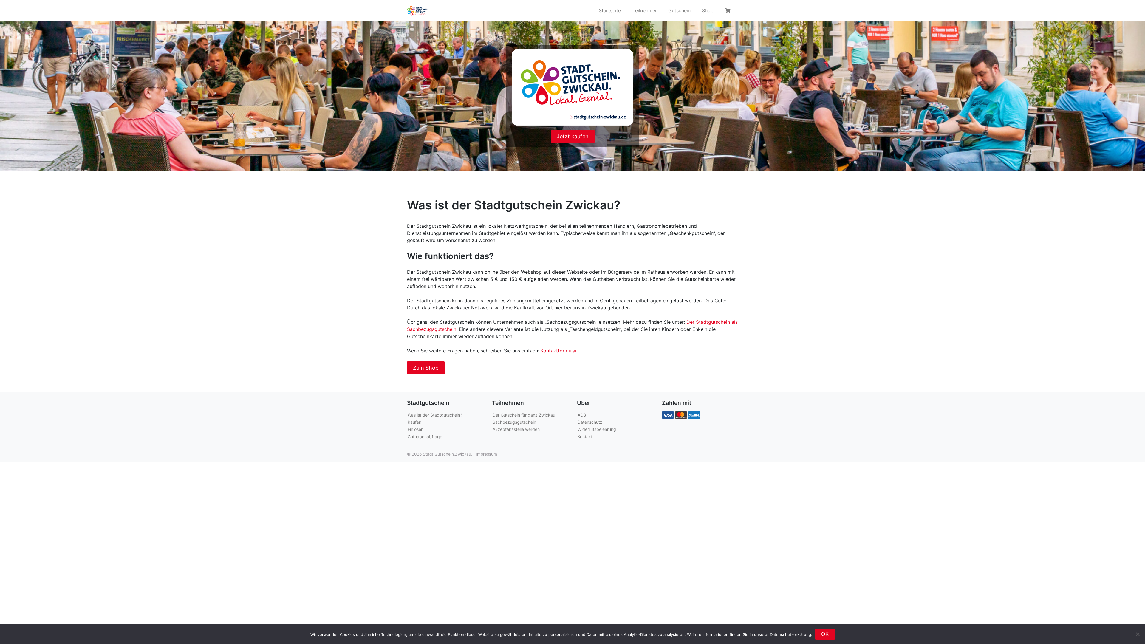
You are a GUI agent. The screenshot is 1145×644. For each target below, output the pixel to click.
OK (825, 634)
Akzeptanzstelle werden (516, 429)
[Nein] (1138, 634)
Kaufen (414, 422)
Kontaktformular (559, 351)
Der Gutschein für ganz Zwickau (524, 414)
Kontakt (585, 436)
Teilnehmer (644, 10)
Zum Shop (426, 368)
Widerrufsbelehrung (597, 429)
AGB (582, 414)
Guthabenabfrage (425, 436)
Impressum (486, 454)
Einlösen (415, 429)
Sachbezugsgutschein (514, 422)
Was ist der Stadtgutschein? (435, 414)
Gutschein (679, 10)
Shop (708, 10)
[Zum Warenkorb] (729, 10)
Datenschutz (590, 422)
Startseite (610, 10)
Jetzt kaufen (573, 136)
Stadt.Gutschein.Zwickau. (447, 454)
